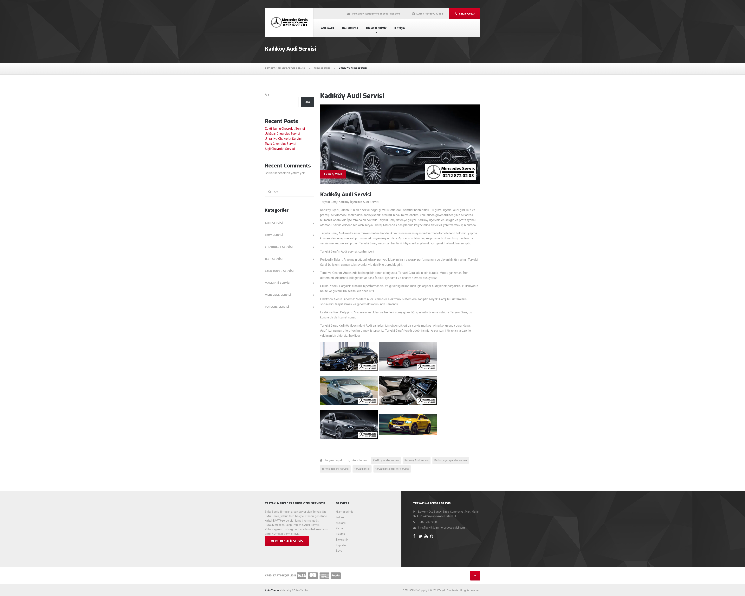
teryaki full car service (335, 468)
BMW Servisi (274, 235)
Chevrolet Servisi (279, 247)
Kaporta (341, 545)
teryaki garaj (362, 468)
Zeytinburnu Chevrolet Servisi (285, 128)
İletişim (399, 28)
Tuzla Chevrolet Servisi (280, 144)
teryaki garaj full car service (392, 468)
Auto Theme (272, 590)
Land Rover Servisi (279, 271)
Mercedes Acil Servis (287, 541)
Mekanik (341, 522)
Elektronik (342, 539)
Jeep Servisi (273, 259)
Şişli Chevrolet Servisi (280, 149)
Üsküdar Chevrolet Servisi (282, 133)
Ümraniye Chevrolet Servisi (283, 139)
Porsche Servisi (277, 307)
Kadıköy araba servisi (386, 460)
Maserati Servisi (277, 283)
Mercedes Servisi (278, 295)
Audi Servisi (359, 460)
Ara (267, 94)
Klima (339, 528)
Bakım (340, 517)
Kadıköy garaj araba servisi (450, 460)
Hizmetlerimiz (376, 28)
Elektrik (340, 534)
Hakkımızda (350, 28)
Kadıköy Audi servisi (417, 460)
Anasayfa (327, 28)
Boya (339, 550)
